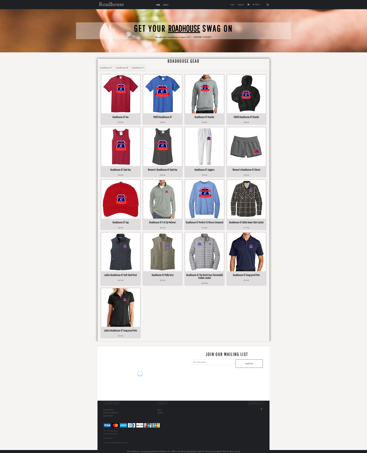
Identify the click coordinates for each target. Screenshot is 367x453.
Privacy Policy (108, 410)
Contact (160, 413)
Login (232, 4)
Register (241, 4)
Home (159, 410)
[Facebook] (261, 409)
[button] (257, 5)
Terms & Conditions (110, 413)
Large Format (108, 416)
